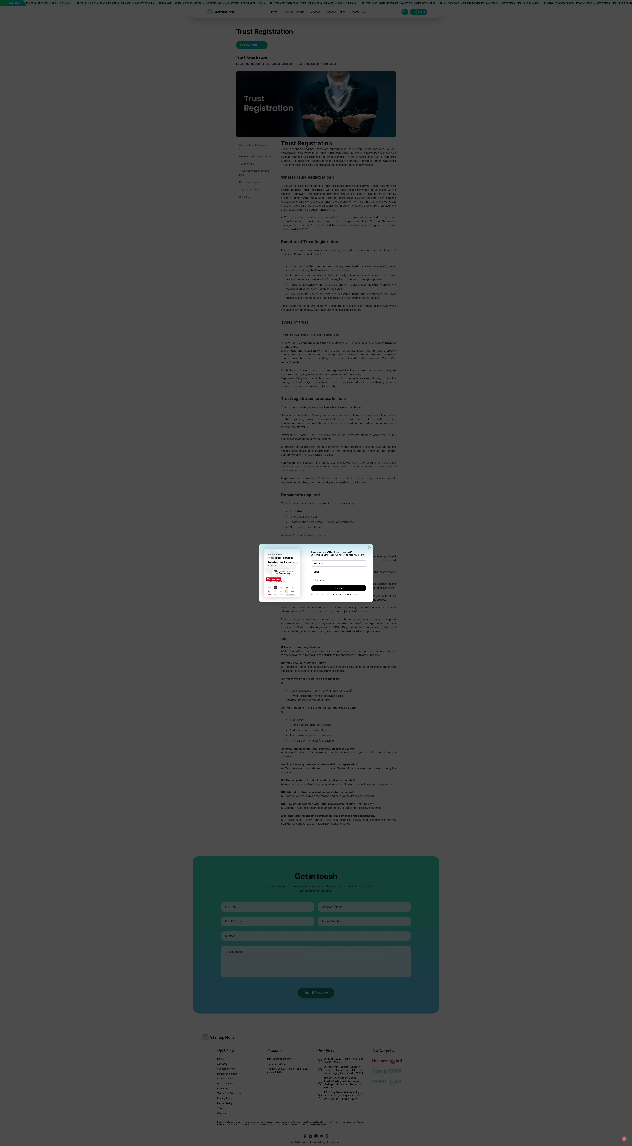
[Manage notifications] (624, 1138)
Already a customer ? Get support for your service (335, 594)
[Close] (369, 547)
